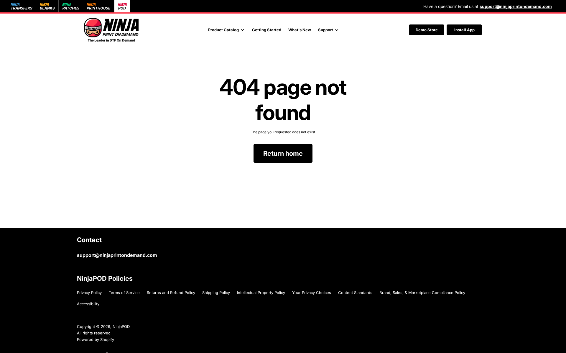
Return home (283, 153)
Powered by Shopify (95, 339)
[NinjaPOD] (111, 30)
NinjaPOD (121, 326)
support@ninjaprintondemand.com (117, 255)
